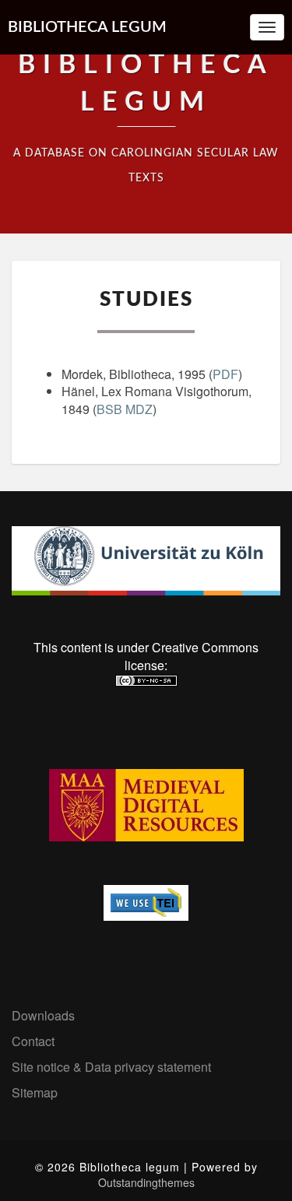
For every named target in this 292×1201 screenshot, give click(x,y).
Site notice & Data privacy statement (111, 1067)
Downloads (43, 1015)
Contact (33, 1041)
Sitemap (35, 1092)
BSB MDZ (125, 409)
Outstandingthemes (146, 1182)
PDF (225, 374)
